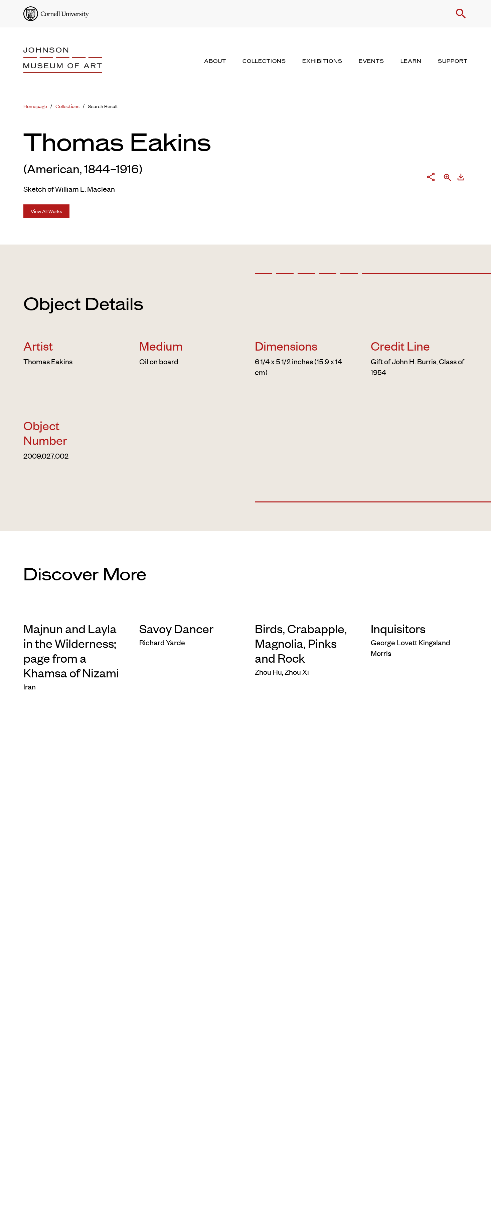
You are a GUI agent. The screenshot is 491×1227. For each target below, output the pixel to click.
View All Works (46, 210)
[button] (461, 13)
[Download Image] (461, 178)
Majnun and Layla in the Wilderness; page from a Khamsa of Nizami (71, 650)
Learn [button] (411, 61)
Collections (67, 105)
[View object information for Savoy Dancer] (187, 610)
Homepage (35, 105)
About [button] (215, 61)
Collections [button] (264, 61)
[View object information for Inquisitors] (419, 610)
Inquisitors (398, 628)
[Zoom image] (448, 178)
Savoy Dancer (176, 628)
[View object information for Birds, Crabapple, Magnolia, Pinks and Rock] (303, 610)
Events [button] (371, 61)
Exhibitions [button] (322, 61)
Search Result (103, 105)
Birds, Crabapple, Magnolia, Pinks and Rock (301, 643)
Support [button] (453, 61)
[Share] (431, 178)
